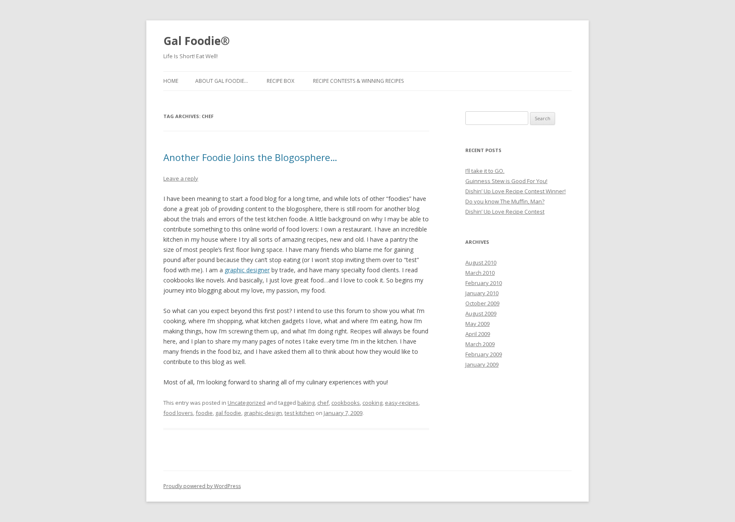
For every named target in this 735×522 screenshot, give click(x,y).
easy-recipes (402, 402)
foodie (204, 413)
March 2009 (480, 344)
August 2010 (480, 262)
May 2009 (477, 323)
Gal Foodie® (196, 40)
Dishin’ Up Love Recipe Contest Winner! (515, 191)
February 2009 (483, 354)
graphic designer (247, 270)
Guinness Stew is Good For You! (506, 181)
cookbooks (345, 402)
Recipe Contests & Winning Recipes (358, 81)
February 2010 (483, 283)
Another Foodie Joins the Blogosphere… (250, 157)
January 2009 (482, 364)
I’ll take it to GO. (484, 171)
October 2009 (482, 303)
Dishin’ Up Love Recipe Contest (504, 211)
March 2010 (480, 273)
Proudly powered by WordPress (202, 486)
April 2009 (477, 334)
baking (306, 402)
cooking (372, 402)
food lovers (178, 413)
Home (170, 81)
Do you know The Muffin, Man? (504, 201)
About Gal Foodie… (221, 81)
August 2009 (480, 313)
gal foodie (228, 413)
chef (323, 402)
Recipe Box (280, 81)
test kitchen (299, 413)
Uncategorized (246, 402)
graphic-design (263, 413)
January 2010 (482, 293)
